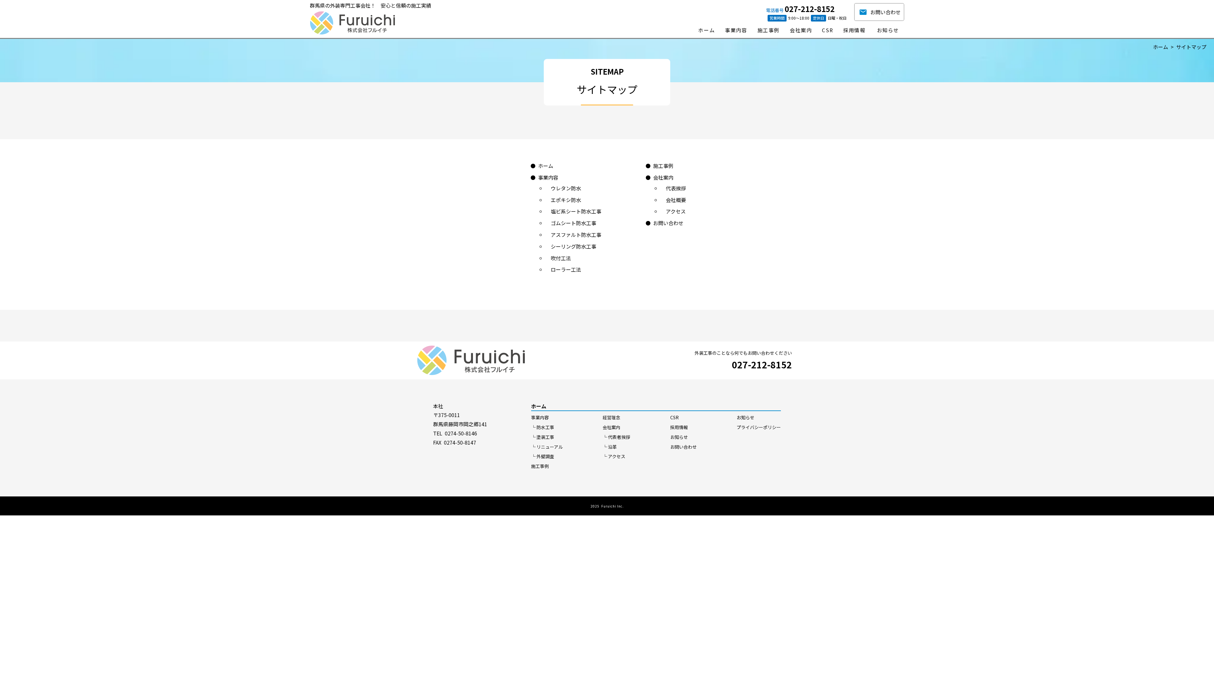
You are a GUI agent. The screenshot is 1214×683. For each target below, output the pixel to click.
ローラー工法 (566, 269)
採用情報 (679, 427)
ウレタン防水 (566, 188)
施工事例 (663, 165)
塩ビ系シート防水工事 (576, 211)
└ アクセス (614, 456)
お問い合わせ (885, 12)
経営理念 (611, 417)
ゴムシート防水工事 (573, 223)
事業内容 (548, 177)
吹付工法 (561, 258)
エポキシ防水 (566, 200)
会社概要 (676, 200)
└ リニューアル (547, 447)
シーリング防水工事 (573, 246)
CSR (674, 417)
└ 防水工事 (542, 427)
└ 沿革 (610, 447)
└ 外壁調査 (542, 456)
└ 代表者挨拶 (616, 437)
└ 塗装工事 (542, 437)
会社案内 (663, 177)
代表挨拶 (676, 188)
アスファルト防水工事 (576, 234)
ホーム (1160, 47)
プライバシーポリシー (759, 427)
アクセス (676, 211)
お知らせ (679, 437)
